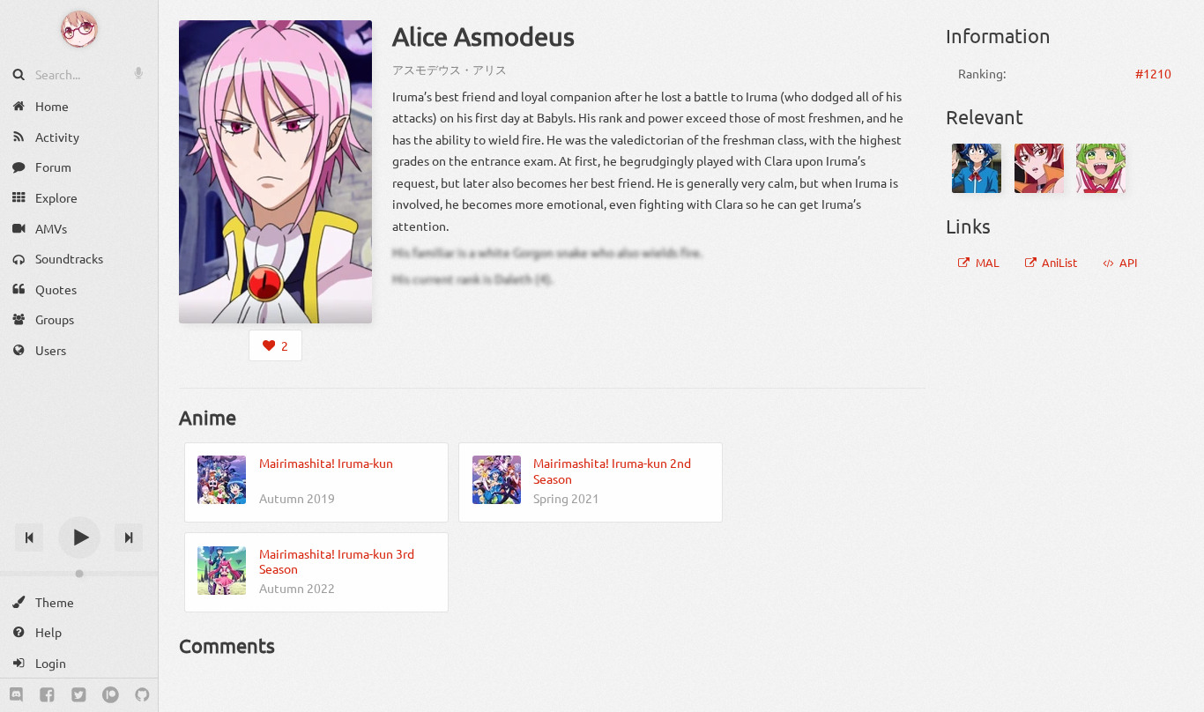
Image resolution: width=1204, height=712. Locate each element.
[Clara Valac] (1101, 168)
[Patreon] (110, 695)
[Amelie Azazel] (1039, 168)
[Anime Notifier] (79, 29)
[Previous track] (29, 537)
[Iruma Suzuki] (976, 168)
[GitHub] (142, 695)
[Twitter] (79, 695)
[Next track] (129, 537)
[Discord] (16, 695)
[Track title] (79, 506)
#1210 (1153, 73)
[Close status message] (1177, 699)
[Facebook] (47, 695)
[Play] (79, 537)
